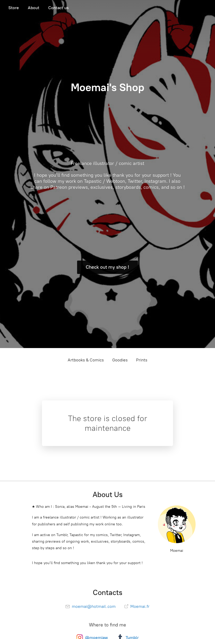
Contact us (58, 7)
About (33, 7)
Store (13, 7)
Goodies (120, 359)
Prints (141, 359)
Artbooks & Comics (86, 359)
